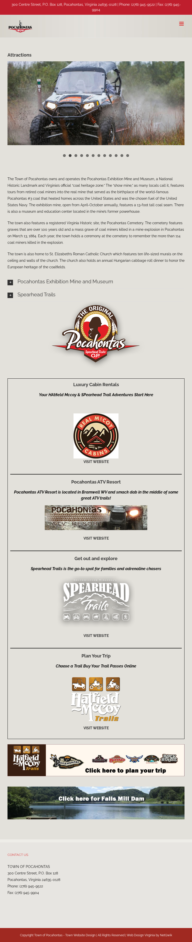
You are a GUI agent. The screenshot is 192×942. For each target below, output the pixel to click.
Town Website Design (80, 935)
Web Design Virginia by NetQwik (149, 935)
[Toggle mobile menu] (181, 23)
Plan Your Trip (96, 655)
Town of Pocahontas (48, 935)
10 (116, 155)
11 (121, 155)
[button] (96, 281)
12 (127, 155)
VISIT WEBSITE (96, 462)
